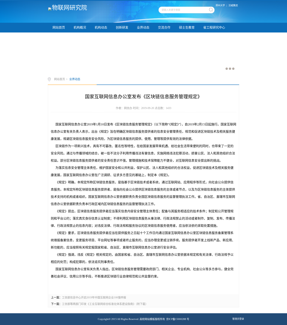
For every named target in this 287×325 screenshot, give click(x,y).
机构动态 (101, 27)
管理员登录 (238, 319)
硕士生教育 (187, 27)
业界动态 (143, 27)
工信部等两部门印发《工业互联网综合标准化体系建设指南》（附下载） (105, 303)
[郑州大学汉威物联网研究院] (50, 8)
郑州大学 (220, 5)
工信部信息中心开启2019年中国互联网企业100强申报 (94, 297)
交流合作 (164, 27)
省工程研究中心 (214, 27)
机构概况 (80, 27)
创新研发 (122, 27)
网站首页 (59, 27)
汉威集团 (233, 5)
